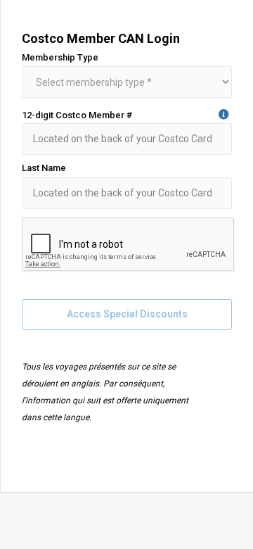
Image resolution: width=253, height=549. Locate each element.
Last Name (44, 167)
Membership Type (60, 57)
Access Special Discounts (127, 314)
